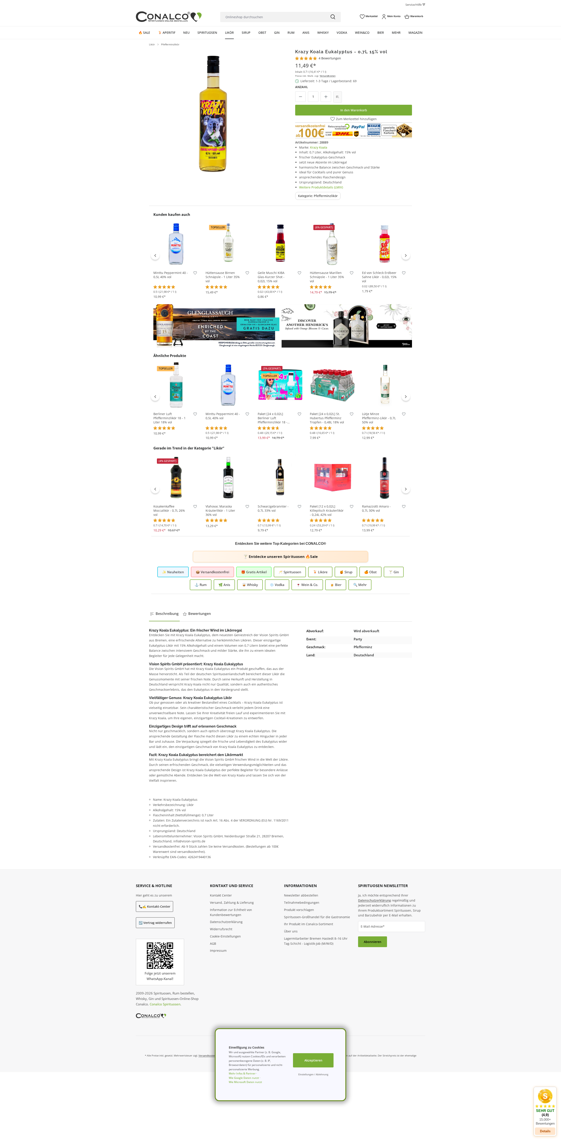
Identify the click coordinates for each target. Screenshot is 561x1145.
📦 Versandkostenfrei (212, 572)
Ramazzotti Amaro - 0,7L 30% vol (376, 508)
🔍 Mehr (360, 584)
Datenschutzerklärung (226, 922)
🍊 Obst (370, 572)
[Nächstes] (405, 255)
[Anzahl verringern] (300, 96)
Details (545, 1131)
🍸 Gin (394, 572)
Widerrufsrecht (221, 929)
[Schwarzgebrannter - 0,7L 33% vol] (280, 477)
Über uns (291, 931)
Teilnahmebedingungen (301, 902)
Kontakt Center (221, 895)
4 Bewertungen (330, 58)
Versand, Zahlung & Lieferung (232, 902)
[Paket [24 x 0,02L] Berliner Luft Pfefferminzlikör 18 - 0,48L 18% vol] (280, 385)
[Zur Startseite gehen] (169, 16)
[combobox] (272, 17)
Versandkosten (328, 75)
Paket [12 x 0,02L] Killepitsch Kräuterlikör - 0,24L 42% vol (327, 510)
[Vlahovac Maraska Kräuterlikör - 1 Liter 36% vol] (228, 477)
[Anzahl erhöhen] (326, 96)
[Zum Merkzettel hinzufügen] (195, 273)
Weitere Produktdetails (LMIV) (321, 187)
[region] (213, 113)
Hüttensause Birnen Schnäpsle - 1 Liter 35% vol (223, 277)
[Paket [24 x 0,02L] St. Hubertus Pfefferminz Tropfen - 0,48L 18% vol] (332, 385)
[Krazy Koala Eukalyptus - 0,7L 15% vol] (213, 113)
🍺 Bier (335, 584)
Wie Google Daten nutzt (244, 1078)
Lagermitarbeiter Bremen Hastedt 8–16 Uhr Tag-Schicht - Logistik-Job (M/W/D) (316, 941)
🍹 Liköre (320, 572)
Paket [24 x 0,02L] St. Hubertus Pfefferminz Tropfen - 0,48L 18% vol (327, 418)
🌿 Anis (224, 584)
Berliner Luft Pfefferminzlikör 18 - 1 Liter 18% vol (169, 418)
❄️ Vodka (277, 584)
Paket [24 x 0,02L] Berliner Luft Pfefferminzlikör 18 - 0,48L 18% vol (272, 418)
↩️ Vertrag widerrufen (155, 923)
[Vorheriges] (155, 255)
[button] (545, 1107)
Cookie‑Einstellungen (225, 936)
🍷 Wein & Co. (307, 584)
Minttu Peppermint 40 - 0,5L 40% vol (170, 275)
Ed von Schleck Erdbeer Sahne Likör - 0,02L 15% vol (379, 277)
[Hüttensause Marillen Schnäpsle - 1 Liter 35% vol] (332, 243)
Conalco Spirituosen (165, 1004)
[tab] (164, 613)
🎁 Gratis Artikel (254, 572)
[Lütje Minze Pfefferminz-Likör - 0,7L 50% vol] (385, 385)
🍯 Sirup (345, 572)
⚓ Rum (201, 584)
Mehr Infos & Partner (242, 1073)
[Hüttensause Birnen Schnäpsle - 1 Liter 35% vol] (228, 243)
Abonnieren (372, 942)
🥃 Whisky (250, 584)
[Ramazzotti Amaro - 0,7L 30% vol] (385, 477)
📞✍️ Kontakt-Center (154, 906)
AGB (213, 943)
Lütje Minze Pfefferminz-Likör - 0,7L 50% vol (379, 418)
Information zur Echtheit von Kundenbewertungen (231, 912)
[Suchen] (333, 17)
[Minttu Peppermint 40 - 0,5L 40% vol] (176, 243)
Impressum (218, 950)
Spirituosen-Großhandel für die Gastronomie (317, 917)
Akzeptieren (313, 1060)
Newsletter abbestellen (301, 895)
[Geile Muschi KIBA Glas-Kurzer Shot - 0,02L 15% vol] (280, 243)
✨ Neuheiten (173, 572)
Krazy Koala (318, 147)
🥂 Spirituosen (290, 572)
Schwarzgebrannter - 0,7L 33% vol (273, 508)
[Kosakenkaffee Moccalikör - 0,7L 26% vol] (176, 477)
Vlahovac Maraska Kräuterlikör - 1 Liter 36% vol (220, 510)
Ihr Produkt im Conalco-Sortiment (308, 924)
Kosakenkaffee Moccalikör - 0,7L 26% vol (169, 510)
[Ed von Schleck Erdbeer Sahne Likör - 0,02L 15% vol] (385, 243)
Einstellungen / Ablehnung (313, 1074)
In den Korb (176, 260)
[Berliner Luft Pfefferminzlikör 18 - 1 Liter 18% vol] (176, 385)
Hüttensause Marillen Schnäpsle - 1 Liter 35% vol (327, 277)
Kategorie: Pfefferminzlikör (318, 196)
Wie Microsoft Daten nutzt (245, 1082)
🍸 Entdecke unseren (280, 556)
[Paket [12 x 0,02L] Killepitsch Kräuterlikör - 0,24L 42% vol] (332, 477)
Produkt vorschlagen (299, 910)
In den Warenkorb (353, 110)
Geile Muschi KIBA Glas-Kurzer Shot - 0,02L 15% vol (271, 277)
